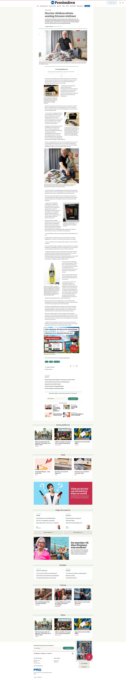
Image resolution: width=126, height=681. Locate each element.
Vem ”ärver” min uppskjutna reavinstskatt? (45, 520)
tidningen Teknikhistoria (64, 357)
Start (38, 6)
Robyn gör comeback (70, 575)
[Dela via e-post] (73, 366)
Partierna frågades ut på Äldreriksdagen (54, 388)
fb (72, 653)
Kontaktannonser (44, 6)
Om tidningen (37, 653)
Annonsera (49, 653)
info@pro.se (56, 661)
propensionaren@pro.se (38, 665)
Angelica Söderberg (49, 26)
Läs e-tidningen (84, 663)
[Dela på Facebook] (70, 366)
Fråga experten (80, 6)
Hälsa (63, 6)
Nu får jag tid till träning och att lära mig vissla (46, 578)
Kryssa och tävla (52, 6)
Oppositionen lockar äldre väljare (53, 384)
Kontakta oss (43, 653)
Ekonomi (59, 6)
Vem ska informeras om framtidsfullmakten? (46, 518)
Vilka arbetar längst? (70, 520)
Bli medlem (84, 666)
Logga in (87, 6)
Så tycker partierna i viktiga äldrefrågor (54, 386)
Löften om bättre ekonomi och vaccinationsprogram (57, 382)
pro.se (35, 673)
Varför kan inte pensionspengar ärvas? (74, 522)
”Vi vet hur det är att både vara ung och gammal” (46, 573)
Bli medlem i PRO (112, 2)
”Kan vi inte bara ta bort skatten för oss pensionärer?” (47, 575)
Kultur (67, 6)
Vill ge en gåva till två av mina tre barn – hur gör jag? (47, 522)
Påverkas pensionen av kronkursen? (73, 518)
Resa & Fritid (72, 6)
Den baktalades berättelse (71, 578)
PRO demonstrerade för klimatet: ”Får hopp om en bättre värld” (60, 379)
